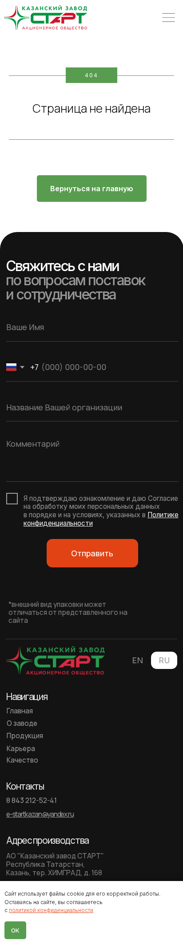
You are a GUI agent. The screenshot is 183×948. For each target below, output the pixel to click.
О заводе (22, 723)
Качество (22, 760)
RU (164, 660)
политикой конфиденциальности (51, 910)
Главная (20, 711)
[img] (45, 17)
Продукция (25, 735)
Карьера (21, 748)
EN (137, 660)
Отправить (92, 553)
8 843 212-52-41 (31, 800)
